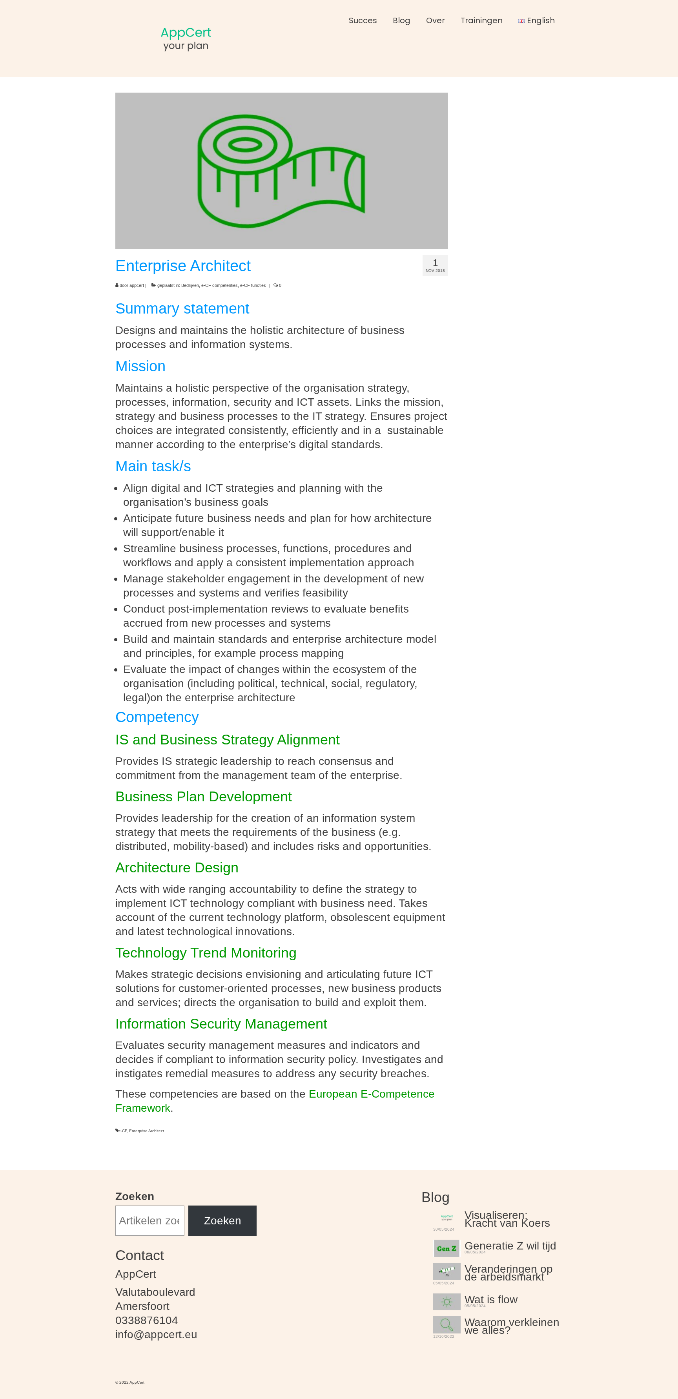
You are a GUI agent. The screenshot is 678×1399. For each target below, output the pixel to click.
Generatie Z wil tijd (510, 1245)
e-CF (122, 1131)
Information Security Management (221, 1024)
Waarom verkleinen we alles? (512, 1325)
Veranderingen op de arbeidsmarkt (509, 1272)
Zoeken (134, 1196)
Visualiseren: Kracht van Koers (507, 1218)
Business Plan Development (203, 796)
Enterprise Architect (146, 1131)
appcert (136, 285)
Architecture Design (177, 867)
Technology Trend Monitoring (206, 953)
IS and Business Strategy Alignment (227, 739)
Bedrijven (190, 285)
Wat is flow (491, 1298)
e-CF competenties (219, 285)
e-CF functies (253, 285)
